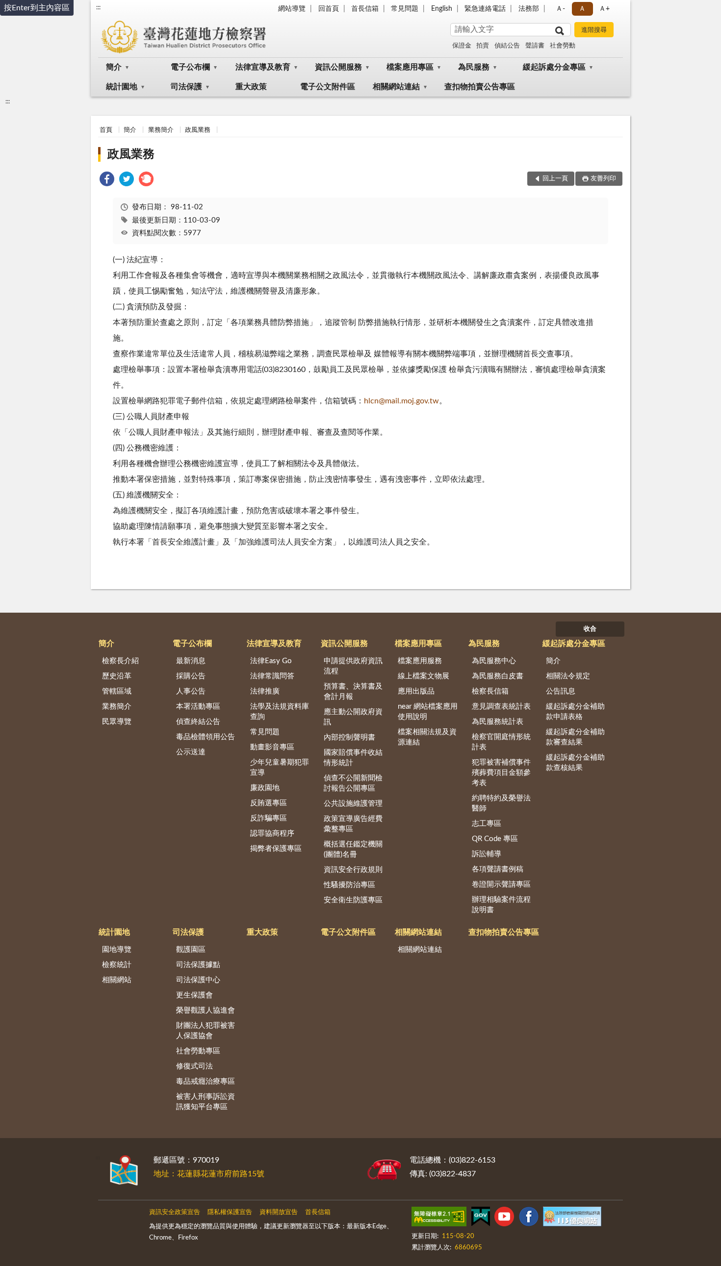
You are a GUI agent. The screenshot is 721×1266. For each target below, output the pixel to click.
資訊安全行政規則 (353, 869)
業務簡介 (161, 130)
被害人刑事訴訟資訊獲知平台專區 (205, 1102)
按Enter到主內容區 (37, 8)
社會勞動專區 (198, 1051)
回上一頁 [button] (555, 178)
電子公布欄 (190, 67)
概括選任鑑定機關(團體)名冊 (353, 849)
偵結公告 (507, 46)
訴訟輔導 (486, 854)
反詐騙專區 (268, 818)
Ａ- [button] (560, 8)
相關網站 (116, 980)
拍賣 (482, 46)
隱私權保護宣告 (229, 1212)
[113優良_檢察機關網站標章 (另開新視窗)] (572, 1218)
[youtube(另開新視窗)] (504, 1218)
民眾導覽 (116, 721)
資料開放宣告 (278, 1212)
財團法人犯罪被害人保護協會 (205, 1031)
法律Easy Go (271, 661)
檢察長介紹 (120, 661)
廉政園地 (265, 788)
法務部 (528, 8)
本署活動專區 (198, 706)
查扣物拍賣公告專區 (479, 87)
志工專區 (486, 823)
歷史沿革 (116, 676)
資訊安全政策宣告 (174, 1212)
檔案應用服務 (420, 661)
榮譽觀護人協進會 (205, 1010)
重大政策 (251, 87)
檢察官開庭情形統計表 (501, 742)
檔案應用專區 (410, 67)
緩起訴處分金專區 (554, 67)
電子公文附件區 (327, 87)
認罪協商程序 (272, 833)
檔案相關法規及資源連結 (427, 737)
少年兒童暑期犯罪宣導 (279, 767)
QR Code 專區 (495, 839)
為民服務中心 (494, 661)
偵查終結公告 (198, 721)
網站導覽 (292, 8)
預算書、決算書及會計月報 (353, 691)
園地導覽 (116, 949)
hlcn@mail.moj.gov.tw (401, 401)
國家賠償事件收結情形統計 (353, 758)
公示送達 (191, 752)
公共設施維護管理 (353, 803)
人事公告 (191, 691)
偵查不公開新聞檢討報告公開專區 (353, 783)
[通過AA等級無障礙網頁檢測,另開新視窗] (439, 1218)
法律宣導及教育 (262, 67)
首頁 (106, 130)
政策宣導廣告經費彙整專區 (353, 824)
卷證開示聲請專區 (501, 884)
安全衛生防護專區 (353, 900)
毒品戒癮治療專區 (205, 1081)
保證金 (461, 46)
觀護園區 (191, 949)
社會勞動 (562, 46)
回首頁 (328, 8)
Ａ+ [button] (604, 8)
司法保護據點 (198, 964)
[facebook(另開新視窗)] (529, 1218)
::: (98, 7)
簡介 (114, 67)
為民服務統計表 (497, 721)
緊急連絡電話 (485, 8)
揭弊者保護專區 (276, 848)
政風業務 (197, 130)
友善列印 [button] (603, 178)
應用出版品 (416, 691)
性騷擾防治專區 (349, 885)
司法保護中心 (198, 980)
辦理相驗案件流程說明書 (501, 905)
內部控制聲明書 (349, 737)
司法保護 (186, 87)
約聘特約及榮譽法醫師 (501, 803)
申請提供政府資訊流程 (353, 666)
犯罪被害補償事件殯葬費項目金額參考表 (501, 773)
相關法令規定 (568, 676)
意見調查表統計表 (501, 706)
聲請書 (534, 46)
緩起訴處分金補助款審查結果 (575, 737)
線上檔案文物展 (423, 676)
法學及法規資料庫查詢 (279, 711)
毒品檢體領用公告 (205, 737)
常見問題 (404, 8)
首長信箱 (365, 8)
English (441, 8)
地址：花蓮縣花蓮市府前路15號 (209, 1174)
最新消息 (191, 661)
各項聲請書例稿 (497, 869)
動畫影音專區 (272, 747)
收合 (590, 629)
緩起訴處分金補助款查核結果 (575, 762)
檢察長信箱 (490, 691)
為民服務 (473, 67)
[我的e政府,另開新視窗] (480, 1218)
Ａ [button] (582, 8)
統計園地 (121, 87)
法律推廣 (265, 691)
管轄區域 (116, 691)
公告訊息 (560, 691)
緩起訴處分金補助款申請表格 (575, 711)
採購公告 (191, 676)
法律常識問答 (272, 676)
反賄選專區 (268, 803)
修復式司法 (194, 1066)
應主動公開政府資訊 (353, 717)
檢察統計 (116, 964)
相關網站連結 (396, 87)
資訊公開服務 (338, 67)
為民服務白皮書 (497, 676)
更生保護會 (194, 995)
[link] (107, 181)
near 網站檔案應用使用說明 (428, 711)
